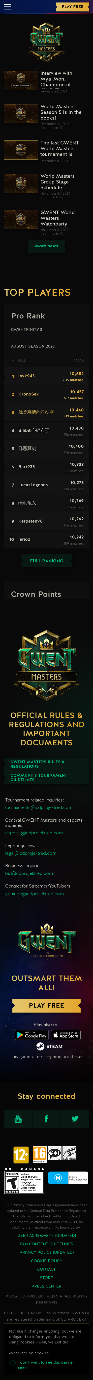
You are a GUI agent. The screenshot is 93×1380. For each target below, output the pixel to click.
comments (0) (53, 128)
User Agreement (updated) (46, 1236)
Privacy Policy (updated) (47, 1253)
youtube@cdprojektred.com (34, 893)
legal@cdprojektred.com (30, 853)
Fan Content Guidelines (46, 1244)
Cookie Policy (46, 1261)
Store (46, 1278)
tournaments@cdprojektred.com (38, 807)
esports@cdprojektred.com (34, 833)
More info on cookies (29, 1353)
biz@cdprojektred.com (29, 873)
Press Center (46, 1287)
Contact (46, 1270)
